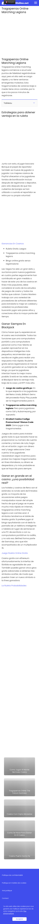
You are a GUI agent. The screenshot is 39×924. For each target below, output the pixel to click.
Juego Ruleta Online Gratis (15, 553)
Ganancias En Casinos (13, 243)
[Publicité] (19, 35)
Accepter (19, 919)
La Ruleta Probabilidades (14, 585)
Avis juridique (7, 890)
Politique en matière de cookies (14, 883)
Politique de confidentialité (12, 875)
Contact (5, 898)
